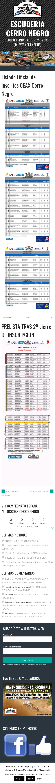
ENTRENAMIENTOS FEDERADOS (21, 541)
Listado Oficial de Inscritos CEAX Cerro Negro (22, 85)
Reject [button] (30, 778)
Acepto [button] (19, 778)
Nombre (7, 634)
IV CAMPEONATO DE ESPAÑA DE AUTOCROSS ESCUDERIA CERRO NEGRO (26, 605)
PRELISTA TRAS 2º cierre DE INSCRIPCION (26, 330)
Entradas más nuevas (41, 491)
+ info (38, 778)
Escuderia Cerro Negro (27, 28)
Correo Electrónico (12, 646)
